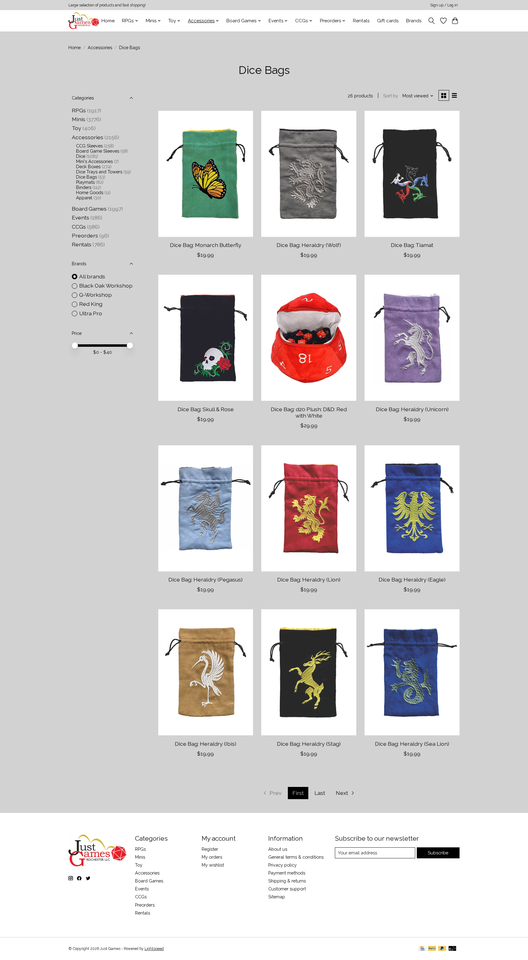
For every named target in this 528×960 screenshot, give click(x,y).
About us (277, 849)
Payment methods (286, 872)
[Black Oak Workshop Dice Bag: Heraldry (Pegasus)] (205, 508)
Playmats (85, 182)
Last (319, 793)
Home (108, 21)
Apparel (84, 197)
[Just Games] (83, 20)
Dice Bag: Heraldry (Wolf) (309, 245)
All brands (92, 276)
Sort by (390, 95)
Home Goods (89, 192)
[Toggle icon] (431, 20)
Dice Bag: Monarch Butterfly (205, 245)
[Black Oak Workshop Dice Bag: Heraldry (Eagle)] (412, 508)
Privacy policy (282, 865)
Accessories (100, 47)
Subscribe (438, 852)
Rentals (361, 21)
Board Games (89, 208)
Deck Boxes (88, 166)
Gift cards (388, 21)
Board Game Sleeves (97, 151)
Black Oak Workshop (106, 285)
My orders (212, 857)
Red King (90, 304)
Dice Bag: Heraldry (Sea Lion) (412, 744)
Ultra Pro (90, 313)
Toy (76, 128)
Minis (78, 119)
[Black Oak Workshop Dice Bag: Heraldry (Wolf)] (308, 174)
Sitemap (276, 896)
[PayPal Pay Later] (442, 949)
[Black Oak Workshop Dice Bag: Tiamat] (412, 174)
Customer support (287, 888)
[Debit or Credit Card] (453, 949)
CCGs (79, 226)
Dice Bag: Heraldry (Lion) (308, 579)
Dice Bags (86, 176)
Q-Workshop (95, 295)
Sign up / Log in (444, 5)
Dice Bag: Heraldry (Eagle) (412, 579)
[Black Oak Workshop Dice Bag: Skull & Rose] (205, 338)
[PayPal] (432, 949)
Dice (80, 156)
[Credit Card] (422, 949)
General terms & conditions (296, 857)
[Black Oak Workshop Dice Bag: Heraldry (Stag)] (308, 672)
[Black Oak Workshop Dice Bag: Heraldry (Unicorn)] (412, 338)
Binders (83, 187)
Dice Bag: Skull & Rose (206, 409)
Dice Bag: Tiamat (412, 245)
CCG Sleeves (89, 145)
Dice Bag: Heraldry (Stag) (309, 744)
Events (80, 217)
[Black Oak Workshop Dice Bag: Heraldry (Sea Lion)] (412, 672)
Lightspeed (154, 949)
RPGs (79, 110)
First (298, 793)
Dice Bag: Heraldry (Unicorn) (412, 409)
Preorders (85, 235)
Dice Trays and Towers (99, 171)
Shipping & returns (287, 880)
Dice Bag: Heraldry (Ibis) (205, 744)
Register (210, 849)
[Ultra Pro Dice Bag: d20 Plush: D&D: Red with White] (308, 338)
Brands (414, 21)
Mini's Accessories (94, 161)
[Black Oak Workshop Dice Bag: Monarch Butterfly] (205, 174)
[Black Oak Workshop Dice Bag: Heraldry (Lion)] (308, 508)
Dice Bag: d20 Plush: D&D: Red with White (309, 412)
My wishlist (213, 865)
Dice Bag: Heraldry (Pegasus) (205, 579)
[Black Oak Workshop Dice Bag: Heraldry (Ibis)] (205, 672)
